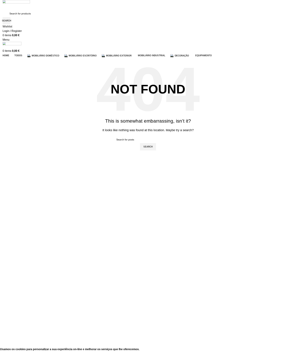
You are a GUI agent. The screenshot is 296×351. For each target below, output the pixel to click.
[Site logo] (16, 4)
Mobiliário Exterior (12, 300)
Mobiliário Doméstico (14, 288)
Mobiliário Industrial (13, 306)
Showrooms (9, 256)
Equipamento (10, 318)
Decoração (8, 312)
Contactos (8, 250)
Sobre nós (8, 244)
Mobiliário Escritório (13, 294)
